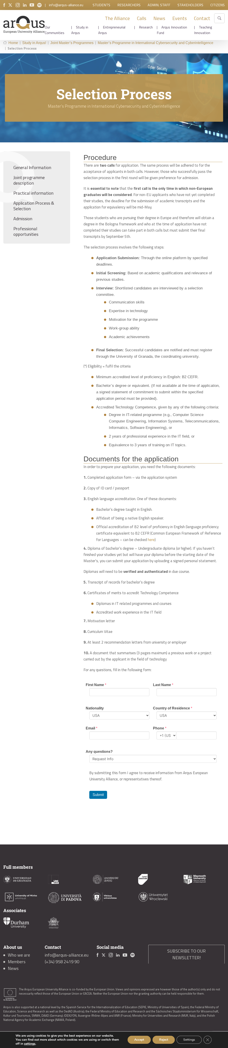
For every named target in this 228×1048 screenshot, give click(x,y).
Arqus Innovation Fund (172, 29)
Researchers (128, 5)
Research (146, 27)
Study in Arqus (79, 29)
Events (179, 18)
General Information (32, 167)
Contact (202, 18)
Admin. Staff (159, 5)
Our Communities (54, 29)
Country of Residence (172, 708)
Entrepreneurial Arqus (111, 29)
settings (29, 1044)
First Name (96, 685)
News (159, 18)
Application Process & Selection (33, 205)
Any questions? (99, 751)
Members (16, 961)
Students (101, 5)
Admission (22, 218)
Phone (159, 728)
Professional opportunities (25, 231)
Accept (139, 1040)
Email (91, 728)
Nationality (95, 708)
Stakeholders (190, 5)
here (151, 540)
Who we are (19, 955)
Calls (141, 18)
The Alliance (117, 18)
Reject (163, 1040)
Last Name (163, 685)
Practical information (33, 193)
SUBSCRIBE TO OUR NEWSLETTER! (186, 954)
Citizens (217, 5)
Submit (98, 795)
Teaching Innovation (203, 29)
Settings (189, 1040)
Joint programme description (29, 180)
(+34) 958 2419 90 (62, 961)
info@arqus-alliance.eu (66, 5)
